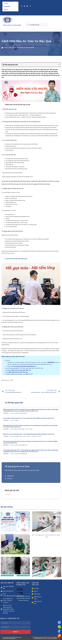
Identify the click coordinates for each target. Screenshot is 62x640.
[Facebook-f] (21, 6)
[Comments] (30, 6)
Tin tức (6, 3)
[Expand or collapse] (58, 64)
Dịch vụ (6, 9)
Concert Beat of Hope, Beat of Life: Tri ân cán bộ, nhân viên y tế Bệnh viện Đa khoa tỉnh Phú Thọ (28, 418)
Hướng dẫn (7, 6)
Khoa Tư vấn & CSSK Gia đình (17, 429)
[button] (13, 525)
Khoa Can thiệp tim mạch (16, 436)
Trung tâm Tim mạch (36, 436)
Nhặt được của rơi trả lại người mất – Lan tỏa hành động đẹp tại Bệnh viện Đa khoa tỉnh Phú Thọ (28, 434)
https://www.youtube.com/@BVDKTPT (22, 374)
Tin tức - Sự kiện (14, 413)
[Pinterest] (24, 6)
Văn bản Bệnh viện (23, 413)
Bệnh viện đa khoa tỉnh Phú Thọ (21, 370)
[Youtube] (27, 6)
